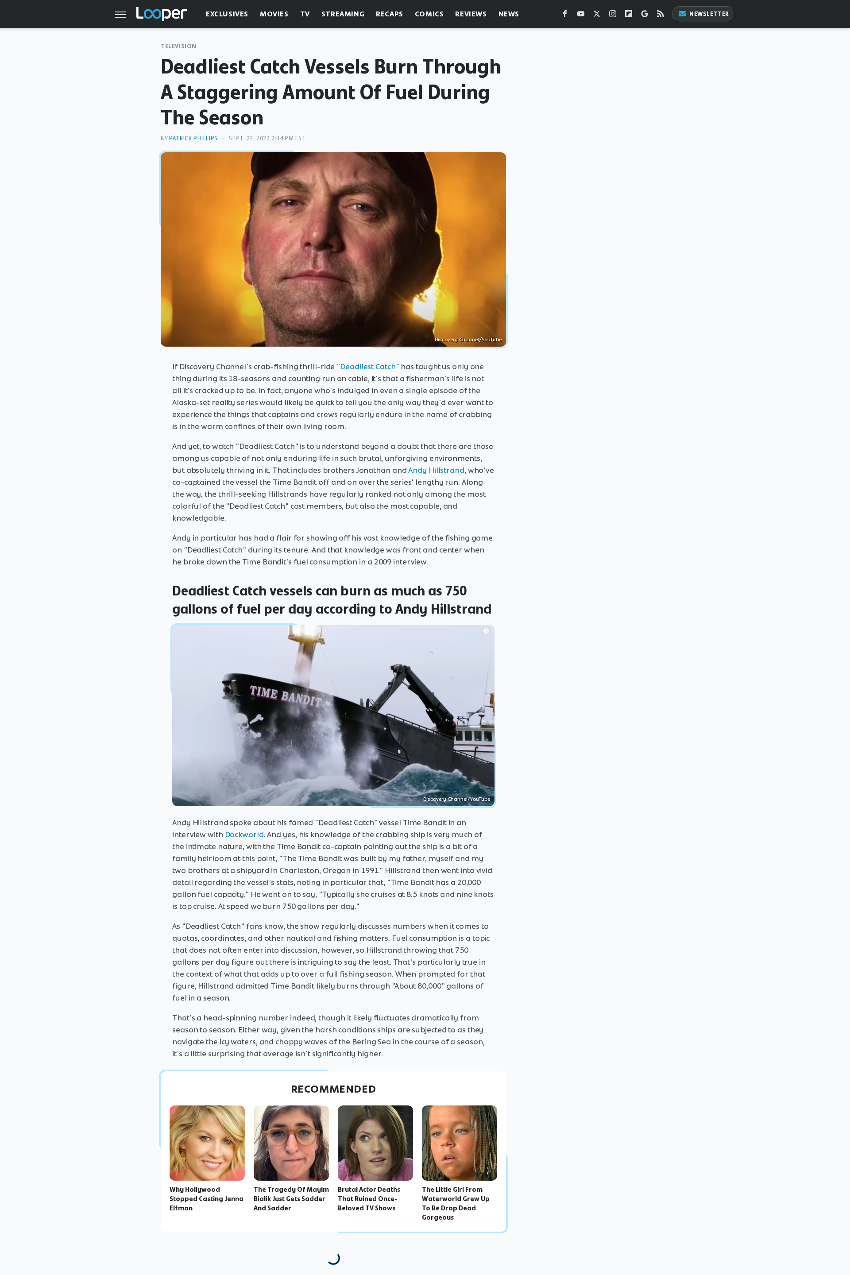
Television (179, 46)
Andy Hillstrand (436, 470)
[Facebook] (564, 16)
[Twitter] (596, 16)
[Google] (644, 16)
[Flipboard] (628, 16)
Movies (274, 14)
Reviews (471, 14)
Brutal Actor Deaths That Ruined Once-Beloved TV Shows (369, 1199)
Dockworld (244, 834)
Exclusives (227, 14)
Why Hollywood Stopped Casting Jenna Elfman (206, 1199)
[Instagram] (612, 16)
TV (305, 14)
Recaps (389, 14)
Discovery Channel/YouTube (468, 339)
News (508, 14)
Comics (429, 14)
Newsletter (709, 14)
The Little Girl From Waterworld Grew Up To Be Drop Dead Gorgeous (456, 1203)
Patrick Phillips (193, 138)
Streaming (342, 14)
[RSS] (660, 16)
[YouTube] (580, 16)
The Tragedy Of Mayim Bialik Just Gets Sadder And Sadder (291, 1199)
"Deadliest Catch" (367, 366)
